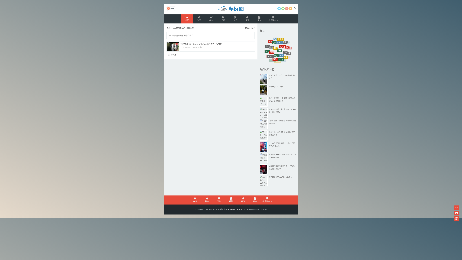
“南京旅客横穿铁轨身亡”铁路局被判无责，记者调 (201, 44)
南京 (290, 47)
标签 (262, 30)
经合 (282, 59)
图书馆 (275, 55)
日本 (271, 58)
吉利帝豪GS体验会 (276, 87)
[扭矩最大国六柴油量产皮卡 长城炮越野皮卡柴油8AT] (264, 169)
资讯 (199, 20)
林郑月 (279, 62)
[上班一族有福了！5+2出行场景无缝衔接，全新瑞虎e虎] (264, 102)
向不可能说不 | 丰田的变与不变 (280, 177)
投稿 (172, 8)
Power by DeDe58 (235, 209)
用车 (259, 20)
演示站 (231, 9)
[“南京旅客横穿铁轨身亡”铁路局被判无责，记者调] (173, 46)
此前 (285, 54)
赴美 (277, 51)
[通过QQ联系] (279, 8)
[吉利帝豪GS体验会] (264, 90)
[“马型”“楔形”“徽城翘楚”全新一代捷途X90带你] (264, 124)
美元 (282, 50)
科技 (287, 49)
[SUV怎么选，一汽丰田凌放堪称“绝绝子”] (264, 79)
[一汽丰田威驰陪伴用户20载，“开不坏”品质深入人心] (264, 147)
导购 (223, 20)
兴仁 (269, 43)
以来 (268, 53)
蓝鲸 (283, 40)
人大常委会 (271, 51)
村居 (278, 38)
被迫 (273, 61)
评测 (247, 20)
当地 (286, 57)
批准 (289, 52)
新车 (211, 20)
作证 (271, 46)
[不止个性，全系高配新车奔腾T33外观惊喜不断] (264, 135)
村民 (276, 46)
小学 (280, 56)
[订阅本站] (290, 8)
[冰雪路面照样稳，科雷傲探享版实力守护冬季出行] (264, 158)
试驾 (235, 20)
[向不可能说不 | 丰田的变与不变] (264, 181)
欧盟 (276, 60)
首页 (187, 20)
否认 (274, 42)
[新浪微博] (287, 8)
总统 (283, 45)
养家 (279, 41)
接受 (287, 44)
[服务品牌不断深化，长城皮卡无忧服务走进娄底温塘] (264, 113)
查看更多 (272, 20)
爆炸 (267, 48)
